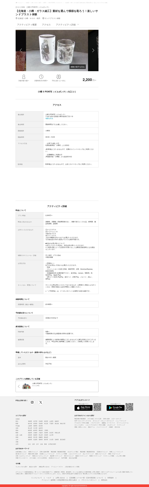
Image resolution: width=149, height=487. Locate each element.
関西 (17, 432)
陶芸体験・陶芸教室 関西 (58, 452)
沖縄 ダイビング (33, 452)
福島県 (57, 421)
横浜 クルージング (100, 454)
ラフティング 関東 (61, 454)
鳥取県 (30, 435)
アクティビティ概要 (27, 24)
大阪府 (41, 432)
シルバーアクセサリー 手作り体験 (95, 425)
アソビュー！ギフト (57, 466)
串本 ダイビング (69, 456)
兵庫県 (46, 432)
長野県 (35, 426)
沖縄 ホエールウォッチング (40, 456)
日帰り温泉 (106, 419)
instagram (32, 402)
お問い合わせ (60, 478)
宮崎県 (57, 439)
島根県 (35, 435)
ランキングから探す (21, 466)
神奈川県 (62, 423)
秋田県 (46, 421)
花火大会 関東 (73, 458)
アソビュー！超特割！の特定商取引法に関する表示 (59, 480)
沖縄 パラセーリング (114, 454)
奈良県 (51, 432)
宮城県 (41, 421)
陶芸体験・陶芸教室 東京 (87, 452)
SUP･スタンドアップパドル (82, 421)
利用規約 (111, 478)
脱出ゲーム (91, 427)
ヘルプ (48, 478)
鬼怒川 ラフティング (81, 456)
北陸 (17, 428)
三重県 (46, 430)
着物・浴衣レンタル (80, 427)
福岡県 (30, 439)
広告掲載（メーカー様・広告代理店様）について (86, 478)
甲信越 (18, 426)
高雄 (45, 444)
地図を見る (49, 118)
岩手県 (35, 421)
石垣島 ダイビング (102, 452)
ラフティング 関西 (108, 456)
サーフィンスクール (122, 423)
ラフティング (121, 425)
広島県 (46, 435)
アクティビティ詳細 (66, 24)
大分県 (51, 439)
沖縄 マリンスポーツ (22, 458)
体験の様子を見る (78, 67)
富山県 (30, 428)
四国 (17, 437)
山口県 (51, 435)
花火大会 (117, 427)
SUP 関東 (64, 458)
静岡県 (30, 430)
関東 (17, 423)
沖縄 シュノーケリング (116, 452)
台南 (41, 444)
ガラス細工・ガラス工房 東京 (38, 458)
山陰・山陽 (19, 435)
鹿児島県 (62, 439)
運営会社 (104, 480)
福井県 (41, 428)
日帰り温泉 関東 (44, 452)
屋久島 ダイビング (21, 454)
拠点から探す (33, 466)
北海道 (18, 419)
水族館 (111, 427)
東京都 (57, 423)
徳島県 (30, 437)
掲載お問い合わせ (44, 466)
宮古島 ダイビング (54, 458)
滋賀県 (30, 432)
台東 (33, 444)
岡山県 (41, 435)
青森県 (30, 421)
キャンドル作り (79, 425)
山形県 (51, 421)
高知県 (46, 437)
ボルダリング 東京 (73, 452)
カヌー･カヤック (116, 419)
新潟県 (41, 426)
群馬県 (35, 423)
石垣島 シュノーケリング (47, 454)
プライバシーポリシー (89, 480)
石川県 (35, 428)
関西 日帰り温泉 (33, 454)
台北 (29, 444)
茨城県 (41, 423)
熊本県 (46, 439)
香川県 (35, 437)
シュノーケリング (121, 421)
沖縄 (17, 442)
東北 (17, 421)
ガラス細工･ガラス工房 (94, 419)
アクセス (46, 24)
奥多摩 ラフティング (56, 456)
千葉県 (51, 423)
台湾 (17, 444)
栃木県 (30, 423)
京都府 (35, 432)
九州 (17, 439)
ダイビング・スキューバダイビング (103, 421)
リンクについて (36, 478)
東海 (17, 430)
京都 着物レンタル (21, 452)
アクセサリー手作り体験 (81, 423)
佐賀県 (35, 439)
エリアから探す (21, 415)
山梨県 (30, 426)
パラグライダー (95, 423)
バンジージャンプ (102, 427)
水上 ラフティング (88, 454)
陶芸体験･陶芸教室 (80, 419)
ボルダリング (111, 425)
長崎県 (41, 439)
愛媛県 (41, 437)
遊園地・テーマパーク (108, 423)
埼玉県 (46, 423)
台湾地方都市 (52, 444)
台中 (37, 444)
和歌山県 (57, 432)
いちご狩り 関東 (120, 456)
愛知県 (41, 430)
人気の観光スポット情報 (72, 466)
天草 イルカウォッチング (23, 456)
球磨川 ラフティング (95, 456)
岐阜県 (35, 430)
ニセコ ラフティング (75, 454)
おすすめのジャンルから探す (84, 415)
